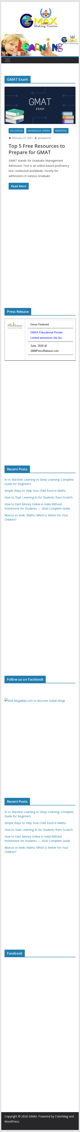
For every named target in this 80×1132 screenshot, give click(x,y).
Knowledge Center (39, 130)
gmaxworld (44, 138)
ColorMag (61, 1116)
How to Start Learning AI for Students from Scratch (39, 497)
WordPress (12, 1121)
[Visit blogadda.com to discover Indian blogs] (35, 701)
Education (16, 130)
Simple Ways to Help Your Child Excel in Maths (35, 491)
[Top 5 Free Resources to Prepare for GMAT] (40, 105)
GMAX (33, 1116)
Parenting (61, 130)
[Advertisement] (40, 256)
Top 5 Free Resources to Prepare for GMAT (37, 149)
